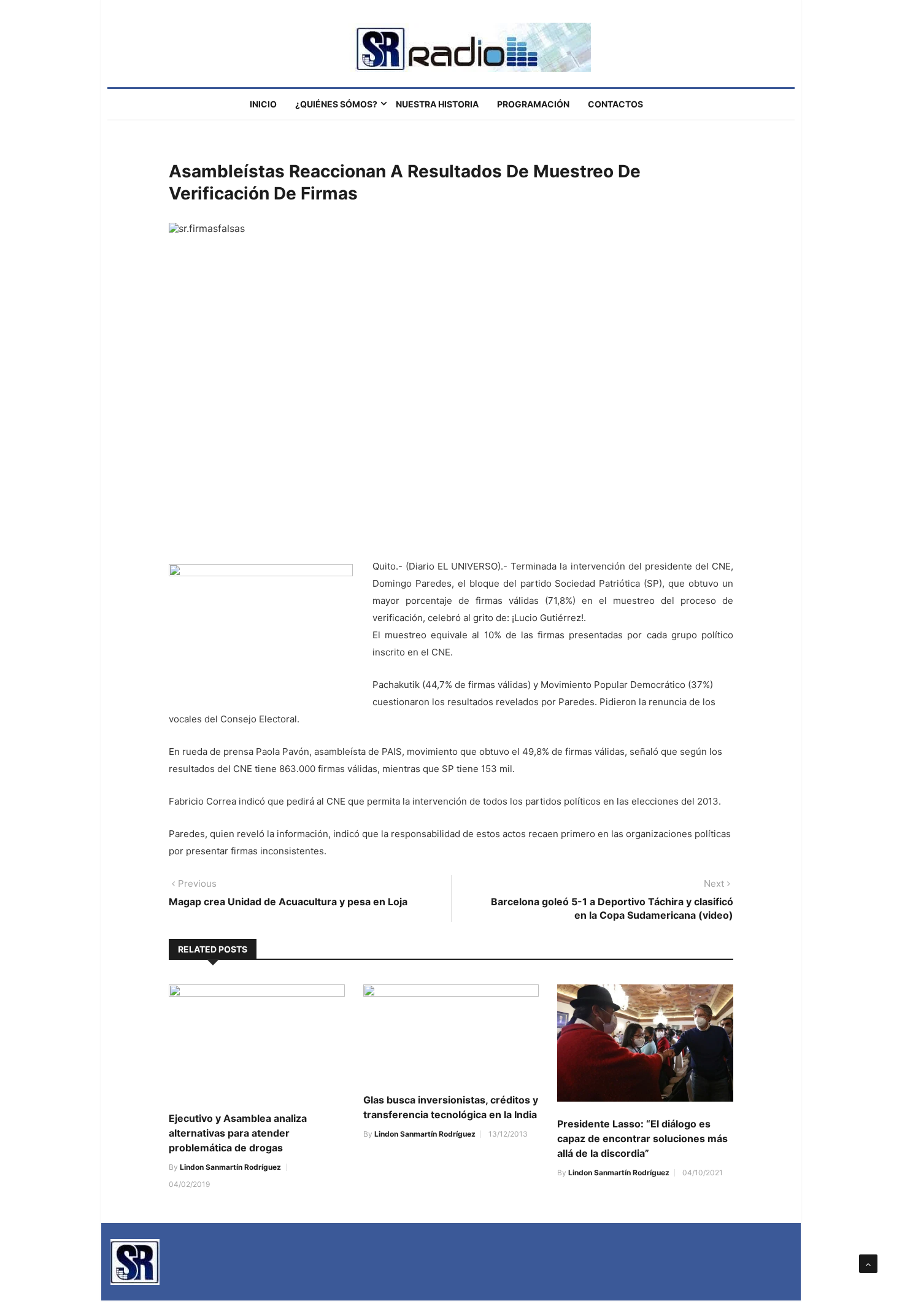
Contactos (615, 104)
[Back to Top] (868, 1263)
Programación (533, 104)
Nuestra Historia (437, 104)
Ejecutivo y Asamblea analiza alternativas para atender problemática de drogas (238, 1133)
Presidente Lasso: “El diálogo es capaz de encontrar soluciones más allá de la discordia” (642, 1138)
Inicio (263, 104)
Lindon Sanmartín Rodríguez (230, 1167)
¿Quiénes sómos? (336, 104)
